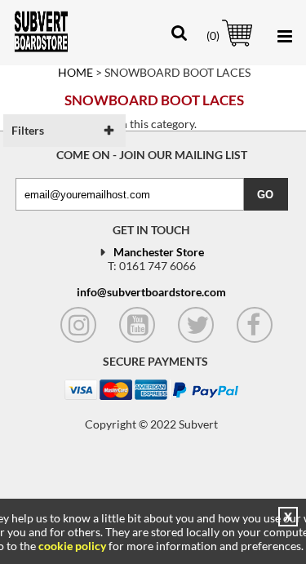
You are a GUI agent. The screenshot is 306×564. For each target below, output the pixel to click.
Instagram (78, 325)
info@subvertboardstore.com (151, 292)
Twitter (196, 325)
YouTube (137, 325)
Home (75, 72)
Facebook (255, 325)
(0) (213, 35)
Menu (281, 36)
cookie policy (72, 546)
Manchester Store (158, 252)
